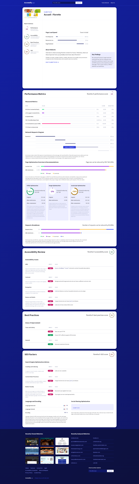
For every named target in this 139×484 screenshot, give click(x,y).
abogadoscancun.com (77, 452)
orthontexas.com (75, 455)
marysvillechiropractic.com (78, 459)
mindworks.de (74, 438)
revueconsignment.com (77, 445)
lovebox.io (96, 438)
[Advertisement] (79, 25)
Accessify (29, 3)
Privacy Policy (28, 472)
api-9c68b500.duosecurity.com (79, 441)
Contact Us (39, 468)
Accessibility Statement (31, 470)
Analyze (79, 2)
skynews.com (96, 452)
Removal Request (43, 470)
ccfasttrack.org (97, 441)
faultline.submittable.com (100, 445)
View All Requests (69, 147)
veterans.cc (74, 463)
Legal (45, 468)
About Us (113, 2)
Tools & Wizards (105, 2)
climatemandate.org (98, 455)
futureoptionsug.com (76, 448)
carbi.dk (95, 463)
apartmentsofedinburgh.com (100, 448)
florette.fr (48, 12)
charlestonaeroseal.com (99, 459)
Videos (27, 468)
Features (32, 468)
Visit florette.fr (51, 62)
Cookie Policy (37, 472)
